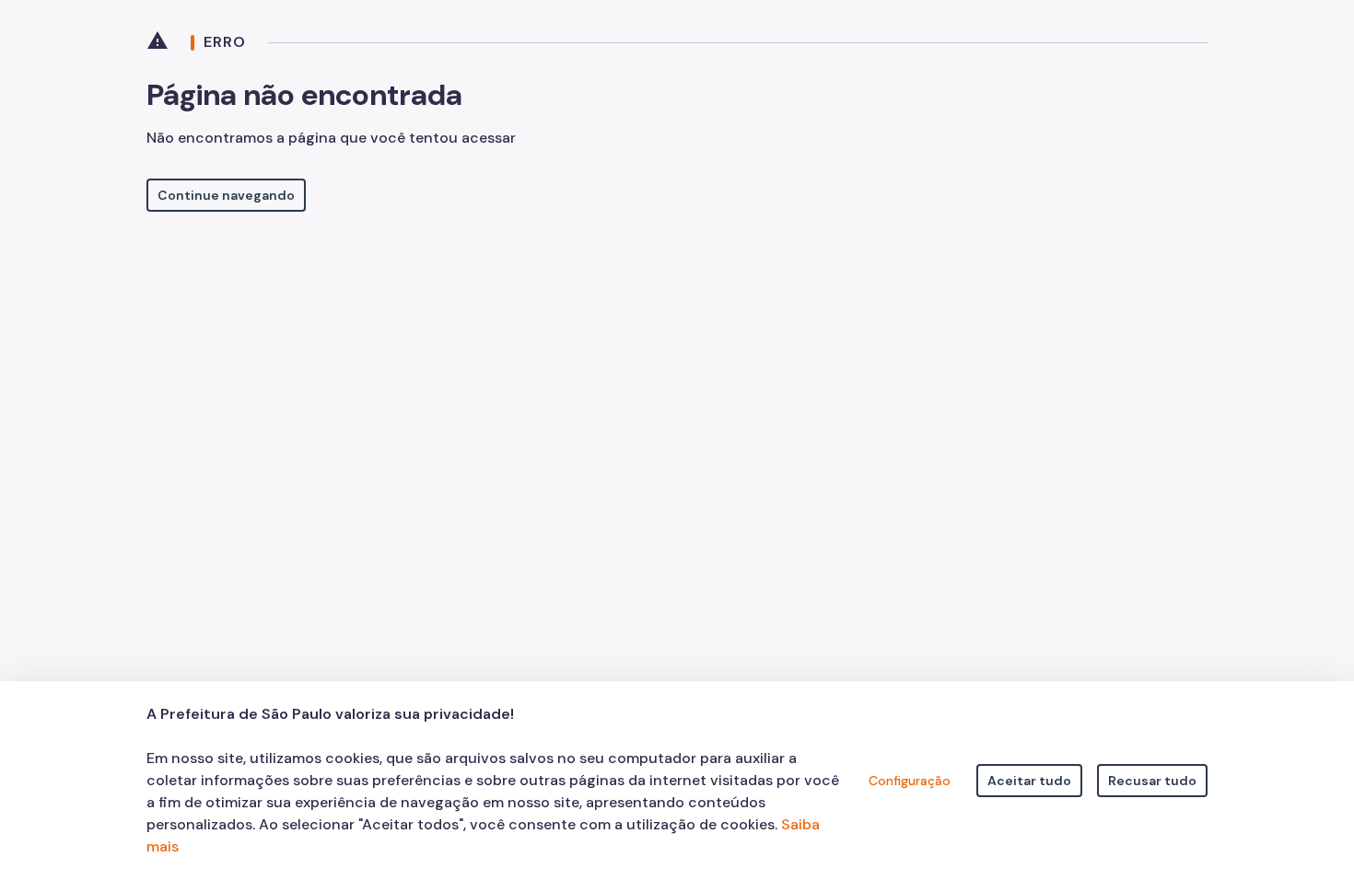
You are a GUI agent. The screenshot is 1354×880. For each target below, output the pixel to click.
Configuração (910, 780)
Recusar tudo (1152, 780)
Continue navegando (226, 195)
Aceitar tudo (1029, 780)
